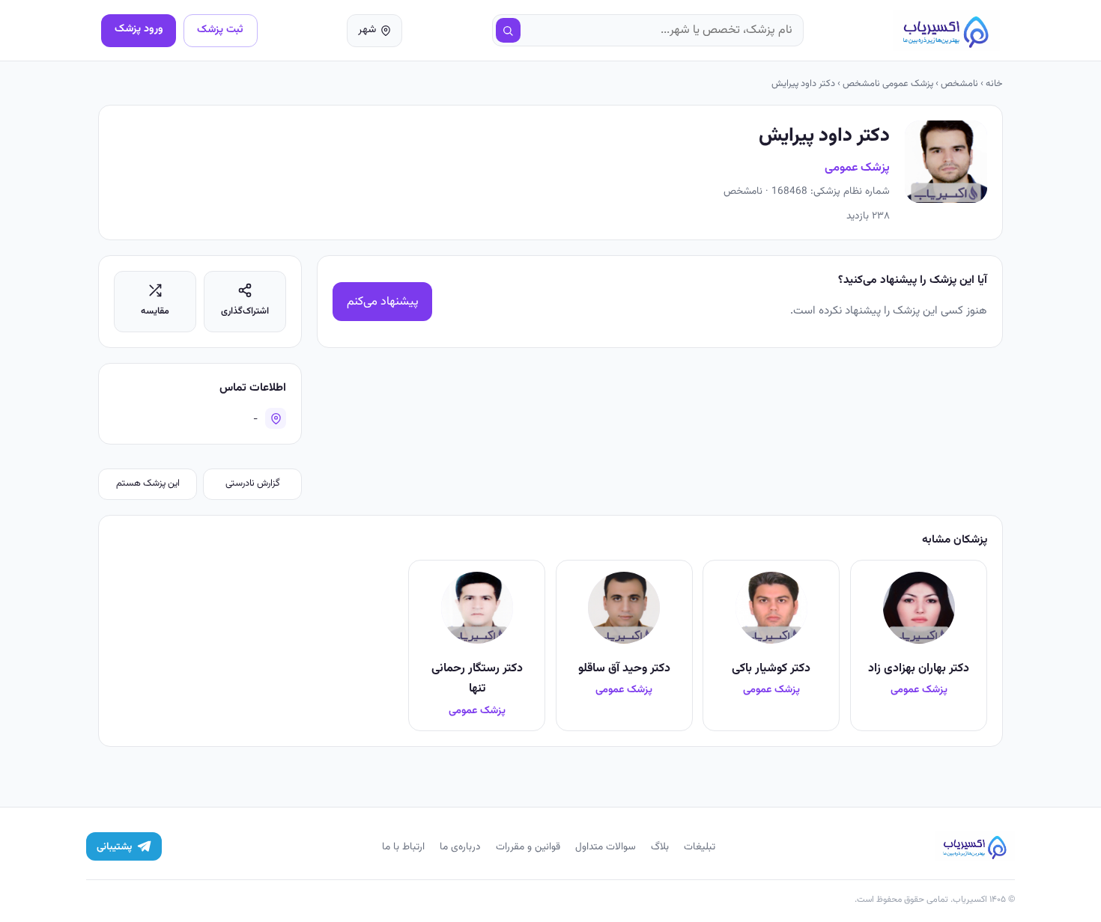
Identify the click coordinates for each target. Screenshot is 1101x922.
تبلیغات (699, 847)
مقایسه (155, 311)
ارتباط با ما (403, 847)
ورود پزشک (139, 28)
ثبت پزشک (220, 29)
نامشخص (959, 83)
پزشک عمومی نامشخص (888, 83)
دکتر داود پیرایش (803, 83)
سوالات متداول (605, 847)
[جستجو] (508, 30)
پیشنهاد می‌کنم (383, 302)
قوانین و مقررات (528, 847)
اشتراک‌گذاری (245, 311)
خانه (994, 83)
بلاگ (660, 847)
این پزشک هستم (148, 483)
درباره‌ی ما (460, 847)
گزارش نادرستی (252, 483)
